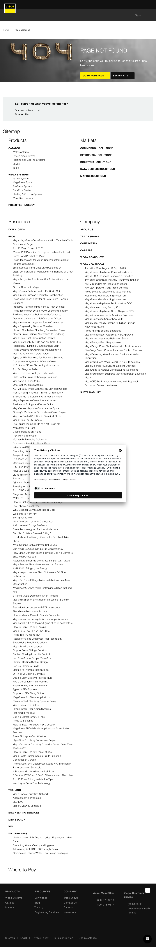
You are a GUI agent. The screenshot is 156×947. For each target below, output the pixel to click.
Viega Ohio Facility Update (27, 419)
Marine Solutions (93, 175)
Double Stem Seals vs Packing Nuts (32, 677)
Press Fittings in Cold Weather (29, 736)
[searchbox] (75, 15)
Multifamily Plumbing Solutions (30, 439)
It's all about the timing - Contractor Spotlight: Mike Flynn (41, 539)
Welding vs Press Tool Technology (31, 783)
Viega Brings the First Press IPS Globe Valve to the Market (40, 281)
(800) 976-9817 (105, 904)
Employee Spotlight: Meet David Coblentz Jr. (37, 267)
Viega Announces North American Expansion (109, 315)
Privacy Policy (40, 937)
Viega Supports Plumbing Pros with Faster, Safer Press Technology (43, 746)
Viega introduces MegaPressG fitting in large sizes (112, 361)
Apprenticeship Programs (27, 797)
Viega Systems (18, 174)
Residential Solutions (96, 155)
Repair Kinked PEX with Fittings (30, 685)
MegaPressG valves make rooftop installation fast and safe (42, 589)
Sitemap (10, 937)
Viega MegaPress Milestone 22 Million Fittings (110, 322)
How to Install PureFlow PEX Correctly (34, 724)
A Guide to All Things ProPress (30, 525)
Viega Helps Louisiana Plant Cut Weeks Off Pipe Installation (39, 574)
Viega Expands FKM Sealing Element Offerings (110, 365)
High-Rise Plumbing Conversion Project (35, 740)
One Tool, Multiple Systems (28, 384)
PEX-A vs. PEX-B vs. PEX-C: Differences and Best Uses (43, 775)
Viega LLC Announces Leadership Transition (109, 276)
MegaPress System (23, 182)
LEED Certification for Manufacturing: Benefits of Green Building (43, 273)
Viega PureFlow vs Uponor (27, 646)
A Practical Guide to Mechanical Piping (34, 771)
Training (14, 790)
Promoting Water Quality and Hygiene (33, 845)
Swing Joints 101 (22, 517)
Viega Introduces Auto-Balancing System (107, 338)
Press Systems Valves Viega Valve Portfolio (108, 291)
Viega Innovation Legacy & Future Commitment (38, 322)
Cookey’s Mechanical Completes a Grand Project (40, 412)
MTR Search (16, 819)
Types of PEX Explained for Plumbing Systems (38, 357)
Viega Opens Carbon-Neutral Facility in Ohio (37, 291)
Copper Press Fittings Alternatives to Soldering (38, 334)
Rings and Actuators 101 (27, 494)
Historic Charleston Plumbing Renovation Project (40, 330)
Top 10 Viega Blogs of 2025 (28, 248)
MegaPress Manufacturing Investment (106, 295)
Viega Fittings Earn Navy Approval (103, 342)
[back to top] (147, 890)
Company (70, 891)
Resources (42, 891)
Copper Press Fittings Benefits (30, 650)
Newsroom (70, 912)
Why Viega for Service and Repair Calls (34, 509)
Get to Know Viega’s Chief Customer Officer (37, 318)
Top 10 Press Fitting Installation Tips (33, 779)
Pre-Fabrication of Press (26, 505)
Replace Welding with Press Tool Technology (37, 638)
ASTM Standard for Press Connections (106, 283)
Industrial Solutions (95, 162)
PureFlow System (22, 190)
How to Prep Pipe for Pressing (29, 626)
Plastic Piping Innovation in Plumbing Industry (38, 392)
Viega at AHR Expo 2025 (26, 380)
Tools (16, 167)
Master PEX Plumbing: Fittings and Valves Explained (41, 252)
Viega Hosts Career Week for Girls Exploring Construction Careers (37, 757)
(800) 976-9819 (105, 900)
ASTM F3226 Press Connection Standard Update (40, 388)
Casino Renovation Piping (27, 431)
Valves (16, 163)
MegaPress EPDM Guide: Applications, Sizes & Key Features (41, 730)
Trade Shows (89, 236)
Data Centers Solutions (97, 168)
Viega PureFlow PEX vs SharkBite (31, 630)
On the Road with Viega (26, 287)
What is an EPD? (22, 447)
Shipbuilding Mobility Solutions (30, 642)
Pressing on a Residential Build (30, 486)
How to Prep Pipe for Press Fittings (32, 751)
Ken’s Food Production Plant (29, 256)
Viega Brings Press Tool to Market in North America (113, 346)
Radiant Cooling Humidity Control (31, 654)
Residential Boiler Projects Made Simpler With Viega (41, 560)
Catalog (14, 148)
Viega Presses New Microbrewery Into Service (38, 564)
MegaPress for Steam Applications (32, 697)
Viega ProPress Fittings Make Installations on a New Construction (41, 582)
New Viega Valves (94, 326)
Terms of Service (63, 937)
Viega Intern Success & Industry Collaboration (38, 294)
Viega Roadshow (92, 257)
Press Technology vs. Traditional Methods (35, 529)
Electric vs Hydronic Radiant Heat (31, 669)
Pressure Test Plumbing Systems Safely (34, 701)
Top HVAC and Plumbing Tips (29, 490)
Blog (11, 236)
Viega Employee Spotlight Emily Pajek (33, 373)
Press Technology (21, 204)
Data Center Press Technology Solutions (35, 377)
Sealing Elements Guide (26, 665)
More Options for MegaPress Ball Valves (35, 544)
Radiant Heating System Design (30, 662)
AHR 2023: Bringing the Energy (30, 568)
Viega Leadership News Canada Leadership (109, 272)
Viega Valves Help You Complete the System (37, 408)
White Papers (17, 833)
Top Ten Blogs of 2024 (25, 369)
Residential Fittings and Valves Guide (33, 404)
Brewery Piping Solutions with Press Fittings (37, 396)
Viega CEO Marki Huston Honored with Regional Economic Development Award (111, 383)
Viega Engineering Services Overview (33, 326)
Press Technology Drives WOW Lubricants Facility (40, 310)
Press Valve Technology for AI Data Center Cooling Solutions (40, 300)
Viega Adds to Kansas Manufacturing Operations (111, 369)
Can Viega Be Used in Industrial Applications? (38, 548)
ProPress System (22, 186)
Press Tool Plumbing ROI (26, 634)
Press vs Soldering (23, 720)
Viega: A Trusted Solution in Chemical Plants (37, 416)
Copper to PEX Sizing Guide (28, 693)
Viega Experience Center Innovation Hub (35, 400)
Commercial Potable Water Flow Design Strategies (40, 853)
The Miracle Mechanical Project (30, 611)
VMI (10, 826)
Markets (10, 907)
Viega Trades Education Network (30, 793)
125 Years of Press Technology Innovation (36, 365)
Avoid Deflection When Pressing (30, 681)
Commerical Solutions (96, 148)
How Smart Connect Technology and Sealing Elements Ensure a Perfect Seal (43, 554)
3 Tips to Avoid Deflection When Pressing (35, 595)
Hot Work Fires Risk (24, 712)
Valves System (20, 178)
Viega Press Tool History (26, 705)
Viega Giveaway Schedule (27, 805)
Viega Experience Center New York (104, 318)
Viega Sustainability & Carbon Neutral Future (37, 341)
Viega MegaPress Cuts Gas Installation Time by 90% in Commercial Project (43, 242)
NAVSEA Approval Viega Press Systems (106, 287)
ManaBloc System (23, 198)
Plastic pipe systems (24, 155)
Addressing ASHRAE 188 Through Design (36, 849)
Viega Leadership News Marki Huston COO (108, 303)
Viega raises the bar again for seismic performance (40, 619)
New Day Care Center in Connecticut (33, 521)
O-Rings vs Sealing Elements (29, 673)
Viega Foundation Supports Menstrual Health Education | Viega (116, 375)
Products (12, 891)
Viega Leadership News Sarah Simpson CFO (109, 311)
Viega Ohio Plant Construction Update (34, 337)
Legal (23, 937)
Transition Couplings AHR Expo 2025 (105, 268)
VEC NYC (18, 801)
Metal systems (21, 151)
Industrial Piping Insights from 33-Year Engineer (39, 306)
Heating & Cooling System (27, 194)
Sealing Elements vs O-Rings (29, 716)
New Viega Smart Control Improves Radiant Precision (114, 350)
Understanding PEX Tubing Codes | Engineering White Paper (42, 839)
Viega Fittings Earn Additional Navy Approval (109, 334)
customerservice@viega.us (139, 910)
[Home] (10, 4)
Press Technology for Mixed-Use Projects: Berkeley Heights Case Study (41, 261)
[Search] (151, 15)
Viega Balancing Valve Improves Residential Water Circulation (112, 356)
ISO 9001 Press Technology (28, 466)
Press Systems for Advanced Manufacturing (37, 349)
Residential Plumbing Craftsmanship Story (36, 345)
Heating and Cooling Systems (29, 159)
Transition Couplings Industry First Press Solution (112, 279)
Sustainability (90, 392)
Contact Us (22, 114)
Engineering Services (23, 812)
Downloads (16, 229)
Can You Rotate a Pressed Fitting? (32, 533)
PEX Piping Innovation (25, 435)
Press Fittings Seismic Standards (103, 330)
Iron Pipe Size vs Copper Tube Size (32, 658)
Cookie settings (88, 937)
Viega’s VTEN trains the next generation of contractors (43, 622)
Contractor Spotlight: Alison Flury (31, 443)
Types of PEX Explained (25, 689)
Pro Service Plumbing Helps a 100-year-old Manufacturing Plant (36, 425)
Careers (86, 250)
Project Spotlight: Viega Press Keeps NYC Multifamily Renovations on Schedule (42, 765)
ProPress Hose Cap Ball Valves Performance (37, 314)
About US (86, 229)
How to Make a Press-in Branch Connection (37, 615)
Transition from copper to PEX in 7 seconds (36, 607)
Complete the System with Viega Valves (34, 361)
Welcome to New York (25, 513)
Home (6, 30)
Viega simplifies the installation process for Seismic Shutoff (41, 601)
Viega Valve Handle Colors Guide (30, 353)
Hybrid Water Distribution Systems (32, 708)
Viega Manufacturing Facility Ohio (103, 307)
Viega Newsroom (92, 264)
